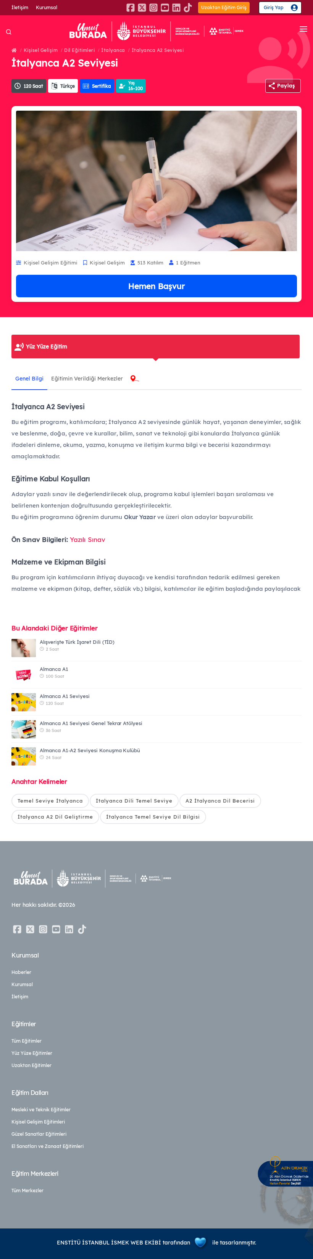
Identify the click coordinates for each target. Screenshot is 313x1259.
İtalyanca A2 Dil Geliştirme (55, 817)
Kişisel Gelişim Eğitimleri (38, 1122)
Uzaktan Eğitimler (31, 1065)
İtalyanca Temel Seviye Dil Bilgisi (153, 817)
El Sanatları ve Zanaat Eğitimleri (47, 1146)
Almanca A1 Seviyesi (65, 696)
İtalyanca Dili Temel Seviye (134, 801)
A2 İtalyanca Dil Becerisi (220, 801)
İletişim (19, 7)
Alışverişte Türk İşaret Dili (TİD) (77, 642)
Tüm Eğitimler (26, 1041)
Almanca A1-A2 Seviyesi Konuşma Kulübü (90, 750)
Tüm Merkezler (27, 1190)
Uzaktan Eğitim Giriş (224, 7)
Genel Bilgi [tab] (29, 378)
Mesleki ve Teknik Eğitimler (41, 1109)
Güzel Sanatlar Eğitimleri (38, 1134)
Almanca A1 (54, 669)
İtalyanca (113, 50)
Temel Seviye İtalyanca (50, 801)
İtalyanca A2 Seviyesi (158, 50)
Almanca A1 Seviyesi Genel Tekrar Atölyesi (91, 723)
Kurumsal (46, 7)
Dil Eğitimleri (79, 50)
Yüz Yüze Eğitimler (31, 1053)
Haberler (21, 972)
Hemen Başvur (156, 286)
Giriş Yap (274, 7)
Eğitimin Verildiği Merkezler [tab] (87, 378)
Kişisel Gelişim (41, 50)
